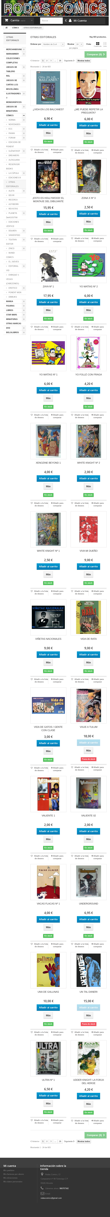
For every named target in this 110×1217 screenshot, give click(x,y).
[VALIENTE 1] (48, 794)
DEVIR (11, 195)
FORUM (11, 138)
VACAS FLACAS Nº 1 (48, 903)
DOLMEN (12, 231)
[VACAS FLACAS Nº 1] (48, 882)
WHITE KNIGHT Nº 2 (88, 462)
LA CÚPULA (13, 173)
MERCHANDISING (14, 49)
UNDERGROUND (88, 903)
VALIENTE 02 (88, 815)
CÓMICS (10, 115)
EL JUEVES (13, 262)
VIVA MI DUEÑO (89, 551)
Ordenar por (35, 44)
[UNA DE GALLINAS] (48, 970)
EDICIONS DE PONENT (13, 144)
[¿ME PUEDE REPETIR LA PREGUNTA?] (88, 87)
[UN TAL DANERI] (88, 970)
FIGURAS (10, 306)
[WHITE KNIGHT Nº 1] (48, 529)
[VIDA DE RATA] (88, 617)
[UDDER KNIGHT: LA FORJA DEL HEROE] (88, 1058)
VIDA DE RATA (88, 639)
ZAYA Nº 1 (48, 286)
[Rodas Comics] (55, 8)
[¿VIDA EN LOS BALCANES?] (48, 87)
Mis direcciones (10, 1178)
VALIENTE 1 (48, 815)
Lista (105, 46)
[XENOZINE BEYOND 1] (48, 441)
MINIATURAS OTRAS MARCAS (13, 321)
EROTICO (12, 288)
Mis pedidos (8, 1170)
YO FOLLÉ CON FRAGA (88, 374)
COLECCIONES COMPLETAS (13, 60)
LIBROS (9, 310)
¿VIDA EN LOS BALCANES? (48, 109)
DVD (8, 328)
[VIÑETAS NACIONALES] (48, 617)
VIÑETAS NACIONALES (48, 639)
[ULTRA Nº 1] (48, 1058)
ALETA (11, 191)
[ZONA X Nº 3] (88, 176)
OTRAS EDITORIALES (12, 184)
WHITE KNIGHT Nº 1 (48, 551)
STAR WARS (11, 315)
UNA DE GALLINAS (48, 992)
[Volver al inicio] (6, 28)
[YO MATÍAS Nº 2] (88, 265)
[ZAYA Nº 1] (48, 265)
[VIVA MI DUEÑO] (88, 529)
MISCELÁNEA (12, 89)
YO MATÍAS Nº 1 (48, 374)
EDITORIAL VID (12, 268)
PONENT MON (14, 292)
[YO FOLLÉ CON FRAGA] (88, 353)
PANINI (11, 133)
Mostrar (70, 44)
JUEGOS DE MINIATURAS (12, 109)
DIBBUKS (12, 297)
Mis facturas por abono (13, 1174)
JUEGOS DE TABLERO (11, 69)
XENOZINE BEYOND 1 (48, 462)
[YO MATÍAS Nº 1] (48, 353)
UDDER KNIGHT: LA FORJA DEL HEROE (88, 1082)
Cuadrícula (97, 46)
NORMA (11, 120)
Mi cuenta (9, 1166)
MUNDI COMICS (10, 255)
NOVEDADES (14, 124)
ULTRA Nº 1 (48, 1080)
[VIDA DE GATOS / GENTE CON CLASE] (48, 705)
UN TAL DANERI (89, 992)
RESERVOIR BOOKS (13, 166)
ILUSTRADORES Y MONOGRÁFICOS (14, 98)
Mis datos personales (12, 1182)
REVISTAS (13, 209)
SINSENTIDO (14, 235)
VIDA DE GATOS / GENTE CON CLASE (48, 729)
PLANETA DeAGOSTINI (11, 215)
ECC (10, 129)
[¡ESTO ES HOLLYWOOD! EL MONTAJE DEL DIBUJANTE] (48, 176)
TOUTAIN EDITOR (11, 242)
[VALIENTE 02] (88, 794)
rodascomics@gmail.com (51, 1198)
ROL (8, 76)
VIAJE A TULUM (88, 727)
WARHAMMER (12, 54)
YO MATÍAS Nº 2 (88, 286)
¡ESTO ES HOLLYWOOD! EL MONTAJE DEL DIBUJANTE (48, 200)
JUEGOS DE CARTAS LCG (12, 82)
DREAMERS (13, 155)
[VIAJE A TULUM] (88, 705)
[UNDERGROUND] (88, 882)
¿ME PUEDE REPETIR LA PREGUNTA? (88, 111)
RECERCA (13, 200)
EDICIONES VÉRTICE (12, 224)
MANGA (9, 301)
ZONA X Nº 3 (88, 198)
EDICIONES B (14, 178)
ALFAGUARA (14, 160)
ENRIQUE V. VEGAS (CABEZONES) (12, 279)
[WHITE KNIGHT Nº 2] (88, 441)
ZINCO (11, 248)
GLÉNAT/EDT (14, 151)
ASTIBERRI (13, 204)
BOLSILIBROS (12, 332)
